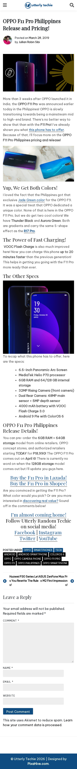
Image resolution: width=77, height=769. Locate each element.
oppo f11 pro (52, 558)
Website (9, 695)
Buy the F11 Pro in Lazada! (38, 477)
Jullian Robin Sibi (29, 42)
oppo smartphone (55, 563)
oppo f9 (9, 563)
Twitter (28, 538)
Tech (58, 550)
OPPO (27, 550)
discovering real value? (40, 501)
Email (8, 681)
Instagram (50, 532)
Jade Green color (31, 200)
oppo (7, 558)
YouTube (48, 538)
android (9, 554)
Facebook (24, 532)
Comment (11, 620)
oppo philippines (29, 563)
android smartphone (32, 554)
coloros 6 (57, 554)
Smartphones (43, 550)
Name (8, 667)
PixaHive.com (38, 764)
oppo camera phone (27, 558)
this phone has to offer (46, 130)
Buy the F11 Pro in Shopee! (38, 483)
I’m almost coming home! (38, 514)
